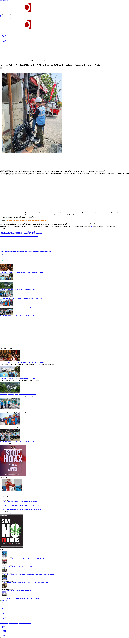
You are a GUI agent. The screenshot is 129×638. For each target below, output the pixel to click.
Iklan (7, 623)
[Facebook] (2, 602)
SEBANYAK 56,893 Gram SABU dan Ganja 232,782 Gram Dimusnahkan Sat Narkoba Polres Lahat (21, 566)
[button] (10, 14)
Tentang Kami (3, 623)
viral (3, 42)
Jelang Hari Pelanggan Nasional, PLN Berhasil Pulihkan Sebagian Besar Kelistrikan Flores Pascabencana (21, 233)
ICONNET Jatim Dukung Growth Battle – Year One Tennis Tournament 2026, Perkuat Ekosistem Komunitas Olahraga (25, 582)
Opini (3, 36)
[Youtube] (2, 606)
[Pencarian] (0, 16)
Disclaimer (28, 623)
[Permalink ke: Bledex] (1, 68)
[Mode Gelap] (0, 15)
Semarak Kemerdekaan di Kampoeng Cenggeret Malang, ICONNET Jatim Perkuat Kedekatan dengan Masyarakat (25, 558)
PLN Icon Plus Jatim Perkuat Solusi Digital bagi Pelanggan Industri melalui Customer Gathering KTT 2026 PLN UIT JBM (23, 229)
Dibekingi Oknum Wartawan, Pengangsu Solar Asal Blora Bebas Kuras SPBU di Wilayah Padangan (21, 509)
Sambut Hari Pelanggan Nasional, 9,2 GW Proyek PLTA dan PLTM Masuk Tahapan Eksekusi (18, 232)
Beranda (3, 34)
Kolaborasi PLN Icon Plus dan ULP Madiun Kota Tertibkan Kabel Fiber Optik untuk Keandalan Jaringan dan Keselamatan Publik (25, 251)
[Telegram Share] (2, 259)
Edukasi (3, 44)
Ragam (3, 41)
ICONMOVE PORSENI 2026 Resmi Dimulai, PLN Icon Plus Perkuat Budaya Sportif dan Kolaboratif (19, 236)
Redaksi (24, 623)
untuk (92, 226)
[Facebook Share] (2, 254)
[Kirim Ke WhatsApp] (2, 260)
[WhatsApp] (2, 607)
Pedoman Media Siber (13, 623)
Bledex (1, 69)
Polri (3, 37)
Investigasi (4, 39)
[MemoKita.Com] (27, 13)
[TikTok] (2, 608)
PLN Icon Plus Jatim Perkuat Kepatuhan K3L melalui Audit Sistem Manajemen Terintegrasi (18, 231)
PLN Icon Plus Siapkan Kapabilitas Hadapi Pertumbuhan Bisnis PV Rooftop (17, 590)
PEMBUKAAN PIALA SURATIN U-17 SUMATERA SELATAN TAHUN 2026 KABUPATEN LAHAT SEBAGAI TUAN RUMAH (23, 494)
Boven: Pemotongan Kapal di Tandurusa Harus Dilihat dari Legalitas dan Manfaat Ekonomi (20, 505)
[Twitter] (2, 603)
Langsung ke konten (4, 0)
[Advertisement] (64, 53)
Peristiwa (4, 40)
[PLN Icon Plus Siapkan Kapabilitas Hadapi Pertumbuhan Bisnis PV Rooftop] (4, 588)
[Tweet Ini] (2, 256)
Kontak (20, 623)
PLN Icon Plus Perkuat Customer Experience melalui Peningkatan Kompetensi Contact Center (21, 598)
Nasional (4, 35)
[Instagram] (2, 605)
